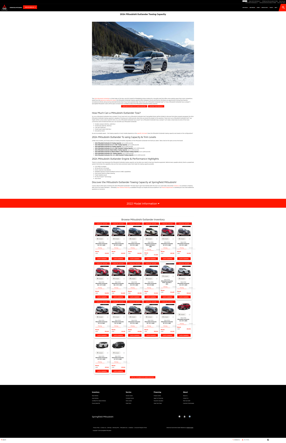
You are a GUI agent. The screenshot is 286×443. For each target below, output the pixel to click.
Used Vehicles (252, 7)
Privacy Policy (96, 427)
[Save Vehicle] (108, 239)
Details (109, 248)
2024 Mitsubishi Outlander (101, 98)
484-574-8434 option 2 (253, 2)
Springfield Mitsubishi (102, 416)
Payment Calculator (158, 400)
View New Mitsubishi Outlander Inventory (134, 106)
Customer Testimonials (188, 403)
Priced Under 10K (96, 403)
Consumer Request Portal (140, 427)
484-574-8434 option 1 (256, 1)
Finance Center (157, 395)
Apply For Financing (158, 398)
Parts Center (129, 400)
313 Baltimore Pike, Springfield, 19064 (270, 1)
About (276, 7)
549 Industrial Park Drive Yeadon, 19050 (268, 2)
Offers (258, 7)
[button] (283, 7)
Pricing (100, 248)
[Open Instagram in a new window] (189, 416)
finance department (167, 187)
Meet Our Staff (186, 400)
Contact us (177, 185)
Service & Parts (264, 7)
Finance (271, 7)
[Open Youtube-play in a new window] (184, 416)
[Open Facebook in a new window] (179, 416)
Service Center (129, 395)
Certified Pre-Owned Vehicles (99, 400)
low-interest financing (123, 187)
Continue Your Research (156, 106)
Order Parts (128, 403)
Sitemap (109, 427)
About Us (185, 395)
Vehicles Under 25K (29, 7)
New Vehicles (245, 7)
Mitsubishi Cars (124, 427)
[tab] (143, 203)
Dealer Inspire (190, 427)
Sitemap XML (116, 427)
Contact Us (185, 398)
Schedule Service (130, 398)
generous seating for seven (108, 100)
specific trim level (142, 133)
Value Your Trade (158, 403)
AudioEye (131, 427)
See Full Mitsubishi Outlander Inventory (142, 377)
